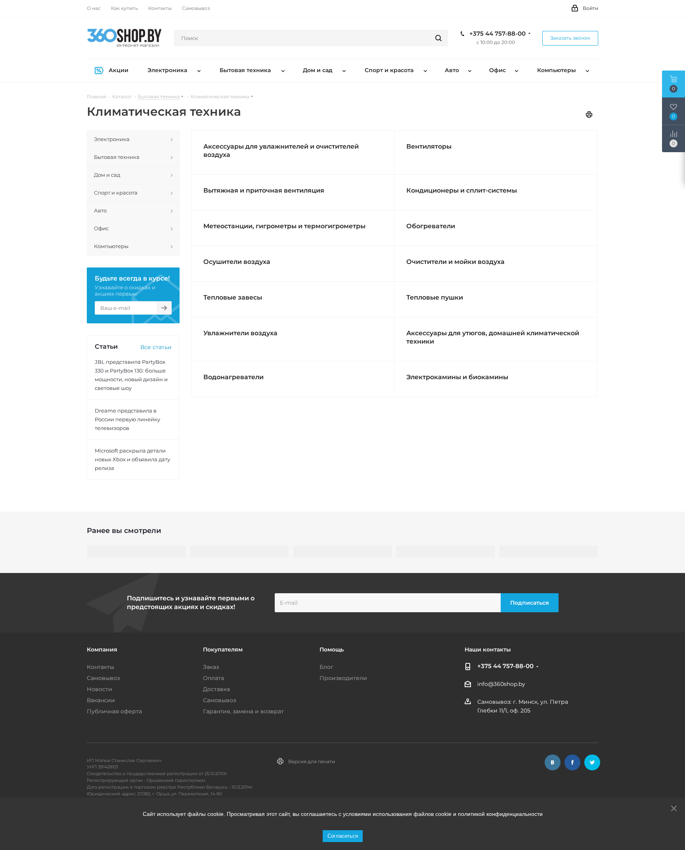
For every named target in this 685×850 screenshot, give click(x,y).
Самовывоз (103, 678)
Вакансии (101, 700)
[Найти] (438, 38)
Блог (326, 666)
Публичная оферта (114, 711)
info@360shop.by (501, 684)
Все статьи (156, 347)
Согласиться (342, 836)
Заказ (211, 666)
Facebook (572, 762)
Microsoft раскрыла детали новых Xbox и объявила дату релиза (132, 459)
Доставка (216, 689)
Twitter (592, 762)
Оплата (213, 678)
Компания (102, 649)
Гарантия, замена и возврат (243, 711)
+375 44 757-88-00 (497, 33)
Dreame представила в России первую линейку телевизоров (127, 419)
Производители (343, 678)
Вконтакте (553, 762)
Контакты (100, 666)
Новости (99, 689)
